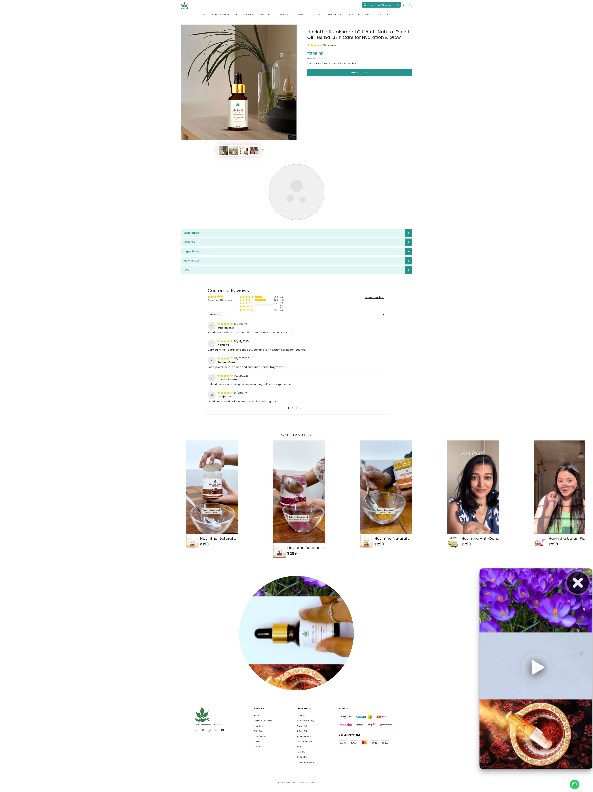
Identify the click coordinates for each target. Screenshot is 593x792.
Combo (257, 742)
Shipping (327, 63)
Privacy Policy (302, 726)
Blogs (299, 747)
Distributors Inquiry (305, 721)
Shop (256, 716)
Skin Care (258, 731)
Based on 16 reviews (220, 300)
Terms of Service (304, 742)
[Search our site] (365, 4)
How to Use (259, 747)
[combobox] (381, 5)
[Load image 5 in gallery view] (254, 150)
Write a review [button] (374, 297)
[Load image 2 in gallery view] (223, 150)
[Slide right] (262, 150)
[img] (225, 324)
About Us (300, 716)
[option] (212, 494)
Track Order (301, 752)
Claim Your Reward (305, 762)
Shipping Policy (303, 736)
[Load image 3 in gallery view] (233, 150)
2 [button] (292, 408)
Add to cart (359, 72)
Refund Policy (302, 731)
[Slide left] (214, 150)
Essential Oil (260, 736)
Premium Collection (263, 721)
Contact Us (301, 757)
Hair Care (258, 726)
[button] (315, 45)
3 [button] (296, 408)
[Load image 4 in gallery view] (243, 150)
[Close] (398, 5)
